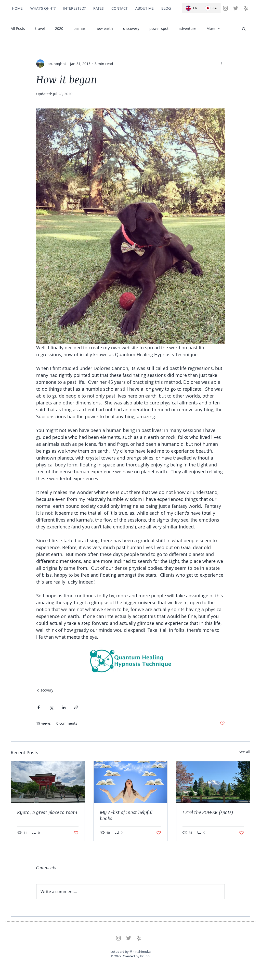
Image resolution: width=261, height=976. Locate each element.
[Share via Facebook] (38, 707)
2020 (59, 28)
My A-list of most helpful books (126, 815)
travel (40, 28)
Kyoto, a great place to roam (47, 812)
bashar (79, 28)
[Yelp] (246, 8)
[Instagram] (225, 8)
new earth (104, 28)
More (210, 28)
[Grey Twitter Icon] (235, 8)
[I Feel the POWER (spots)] (213, 782)
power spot (158, 28)
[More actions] (222, 63)
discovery (131, 28)
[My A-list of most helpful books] (130, 782)
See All (244, 751)
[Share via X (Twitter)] (51, 707)
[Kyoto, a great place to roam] (48, 782)
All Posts (18, 28)
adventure (187, 28)
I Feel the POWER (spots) (207, 812)
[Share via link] (76, 707)
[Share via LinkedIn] (63, 707)
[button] (243, 29)
